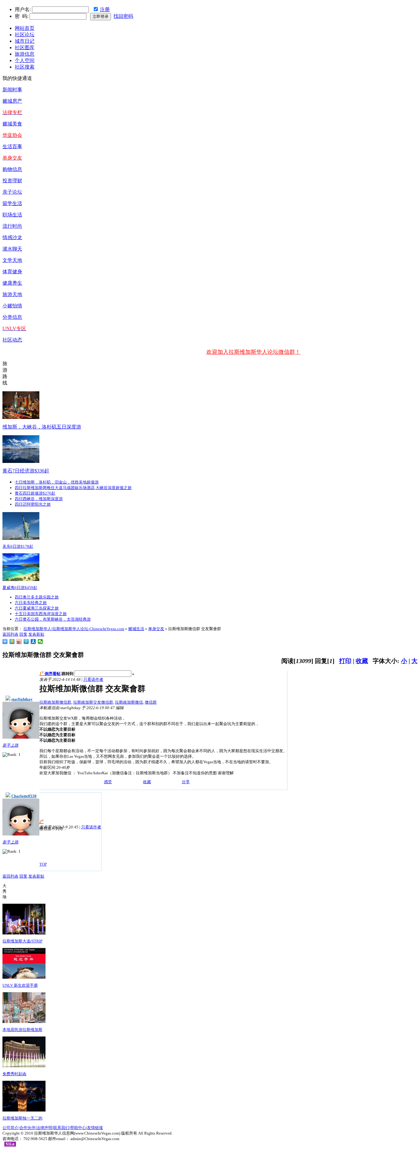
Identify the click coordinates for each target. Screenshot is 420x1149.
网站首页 (24, 28)
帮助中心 (78, 1127)
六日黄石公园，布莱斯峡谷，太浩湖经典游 (53, 619)
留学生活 (12, 203)
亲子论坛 (12, 192)
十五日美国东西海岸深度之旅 (41, 613)
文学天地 (12, 260)
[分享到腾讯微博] (26, 641)
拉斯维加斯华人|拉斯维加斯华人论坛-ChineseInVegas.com (73, 628)
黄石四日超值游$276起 (35, 493)
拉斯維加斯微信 (129, 702)
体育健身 (12, 271)
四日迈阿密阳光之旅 (33, 504)
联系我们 (61, 1127)
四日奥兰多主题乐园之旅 (37, 597)
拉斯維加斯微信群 (55, 702)
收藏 (362, 661)
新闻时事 (12, 89)
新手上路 (10, 745)
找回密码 (123, 16)
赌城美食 (12, 123)
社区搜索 (24, 66)
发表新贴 (36, 634)
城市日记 (24, 41)
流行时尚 (12, 226)
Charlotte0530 (24, 796)
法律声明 (44, 1127)
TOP (43, 864)
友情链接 (95, 1127)
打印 (345, 661)
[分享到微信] (40, 641)
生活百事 (12, 146)
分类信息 (12, 317)
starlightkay (22, 699)
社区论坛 (24, 34)
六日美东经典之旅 (31, 602)
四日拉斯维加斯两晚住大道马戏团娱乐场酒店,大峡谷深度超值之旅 (73, 487)
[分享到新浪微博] (19, 641)
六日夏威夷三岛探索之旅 (37, 608)
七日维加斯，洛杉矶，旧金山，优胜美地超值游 (57, 482)
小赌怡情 (12, 305)
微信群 (151, 702)
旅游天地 (12, 294)
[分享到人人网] (33, 641)
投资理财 (12, 180)
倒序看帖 (53, 673)
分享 (186, 782)
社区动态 (12, 339)
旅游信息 (24, 54)
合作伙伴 (27, 1127)
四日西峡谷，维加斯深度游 (39, 498)
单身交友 (156, 628)
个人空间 (24, 60)
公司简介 (10, 1127)
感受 (108, 782)
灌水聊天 (12, 248)
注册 (105, 9)
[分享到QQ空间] (12, 641)
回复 (23, 634)
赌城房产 (12, 101)
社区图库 (24, 47)
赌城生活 (136, 628)
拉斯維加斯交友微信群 (93, 702)
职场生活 (12, 214)
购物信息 (12, 169)
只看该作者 (93, 679)
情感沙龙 (12, 237)
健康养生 (12, 283)
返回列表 (10, 634)
